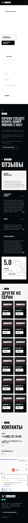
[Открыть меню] (24, 2)
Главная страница (4, 8)
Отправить (7, 95)
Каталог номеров (11, 8)
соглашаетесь (17, 89)
